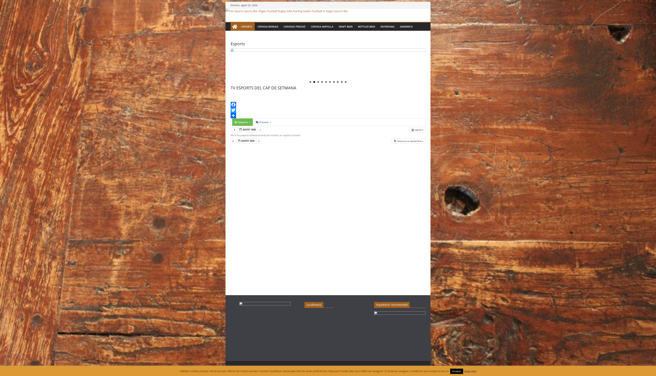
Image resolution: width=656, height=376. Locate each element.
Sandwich (406, 26)
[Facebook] (328, 104)
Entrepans (387, 26)
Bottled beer (366, 26)
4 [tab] (322, 82)
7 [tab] (334, 82)
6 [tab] (330, 82)
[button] (408, 141)
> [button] (421, 62)
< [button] (234, 62)
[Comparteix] (328, 115)
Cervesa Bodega (267, 26)
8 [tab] (338, 82)
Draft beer (346, 26)
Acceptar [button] (456, 371)
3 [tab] (318, 82)
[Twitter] (328, 110)
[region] (328, 63)
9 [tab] (342, 82)
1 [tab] (310, 82)
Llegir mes (470, 371)
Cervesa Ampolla (322, 26)
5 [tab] (326, 82)
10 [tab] (346, 82)
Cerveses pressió (294, 26)
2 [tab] (314, 82)
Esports (247, 26)
